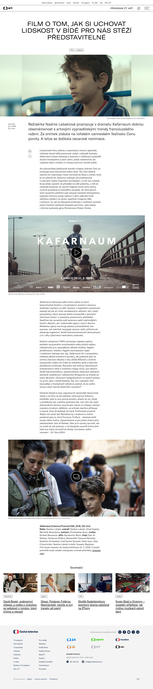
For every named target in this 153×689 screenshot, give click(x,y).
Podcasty (16, 654)
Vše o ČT (108, 3)
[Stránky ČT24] (71, 640)
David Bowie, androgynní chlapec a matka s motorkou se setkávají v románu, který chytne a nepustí (20, 606)
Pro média (43, 640)
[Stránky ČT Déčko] (71, 647)
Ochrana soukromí (41, 679)
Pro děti (95, 3)
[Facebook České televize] (124, 633)
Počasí (15, 658)
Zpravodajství (60, 3)
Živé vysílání (18, 644)
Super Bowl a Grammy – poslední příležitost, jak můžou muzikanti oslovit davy (130, 606)
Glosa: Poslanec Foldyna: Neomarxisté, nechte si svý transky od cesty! (57, 604)
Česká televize (47, 3)
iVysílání (76, 3)
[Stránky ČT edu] (127, 647)
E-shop (16, 662)
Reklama (42, 644)
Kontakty (42, 669)
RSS (138, 679)
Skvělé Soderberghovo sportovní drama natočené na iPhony (93, 604)
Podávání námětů (45, 662)
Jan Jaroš (11, 124)
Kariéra (41, 658)
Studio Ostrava (44, 651)
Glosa (44, 596)
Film (72, 50)
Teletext (16, 651)
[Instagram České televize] (120, 633)
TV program (85, 3)
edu (101, 3)
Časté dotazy (44, 665)
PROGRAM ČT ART (122, 8)
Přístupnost (53, 679)
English (29, 679)
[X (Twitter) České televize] (133, 633)
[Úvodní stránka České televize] (25, 633)
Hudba (119, 596)
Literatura (8, 596)
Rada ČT (42, 654)
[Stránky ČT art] (95, 647)
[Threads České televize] (138, 633)
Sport (69, 3)
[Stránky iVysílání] (127, 639)
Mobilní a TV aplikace (21, 665)
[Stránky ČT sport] (97, 640)
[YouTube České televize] (129, 633)
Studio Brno (43, 647)
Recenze (79, 50)
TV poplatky (18, 647)
